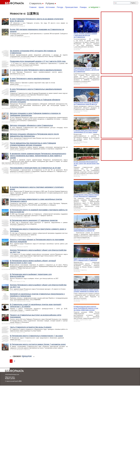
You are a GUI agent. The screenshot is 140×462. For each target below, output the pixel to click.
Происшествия (71, 7)
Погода (60, 7)
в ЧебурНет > (94, 7)
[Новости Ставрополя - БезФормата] (12, 2)
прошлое (27, 356)
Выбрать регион (10, 378)
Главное (32, 7)
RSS (20, 381)
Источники (50, 7)
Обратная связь (10, 377)
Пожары (83, 7)
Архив (41, 7)
